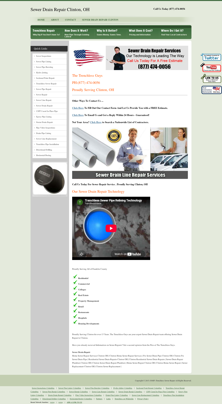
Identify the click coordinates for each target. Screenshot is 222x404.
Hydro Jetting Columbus (122, 388)
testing (52, 402)
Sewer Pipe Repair (43, 89)
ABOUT (55, 19)
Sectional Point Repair (45, 78)
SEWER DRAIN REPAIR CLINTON (100, 19)
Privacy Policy (143, 398)
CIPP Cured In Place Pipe (47, 111)
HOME (41, 19)
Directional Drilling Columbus (54, 398)
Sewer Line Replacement (46, 138)
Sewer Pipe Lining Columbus (69, 388)
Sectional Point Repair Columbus (149, 388)
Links (108, 398)
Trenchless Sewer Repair (46, 83)
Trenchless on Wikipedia (124, 398)
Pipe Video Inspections (45, 127)
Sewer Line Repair (44, 100)
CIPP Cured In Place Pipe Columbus (160, 391)
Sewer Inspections (43, 56)
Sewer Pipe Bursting (44, 67)
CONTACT (70, 19)
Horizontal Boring (43, 155)
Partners (99, 398)
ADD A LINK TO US (74, 402)
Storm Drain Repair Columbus (60, 395)
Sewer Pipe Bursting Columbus (97, 388)
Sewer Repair (41, 94)
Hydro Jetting (42, 72)
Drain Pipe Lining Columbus (117, 395)
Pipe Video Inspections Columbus (88, 395)
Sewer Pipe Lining (43, 61)
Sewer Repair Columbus (78, 391)
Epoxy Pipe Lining (44, 116)
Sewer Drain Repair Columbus (130, 391)
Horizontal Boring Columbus (81, 398)
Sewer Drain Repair (44, 105)
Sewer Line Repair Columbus (103, 391)
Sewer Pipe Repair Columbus (53, 391)
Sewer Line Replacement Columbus (145, 395)
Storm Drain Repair (44, 122)
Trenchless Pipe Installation (47, 144)
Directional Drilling (44, 149)
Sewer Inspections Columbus (43, 388)
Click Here (78, 108)
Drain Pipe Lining (43, 133)
